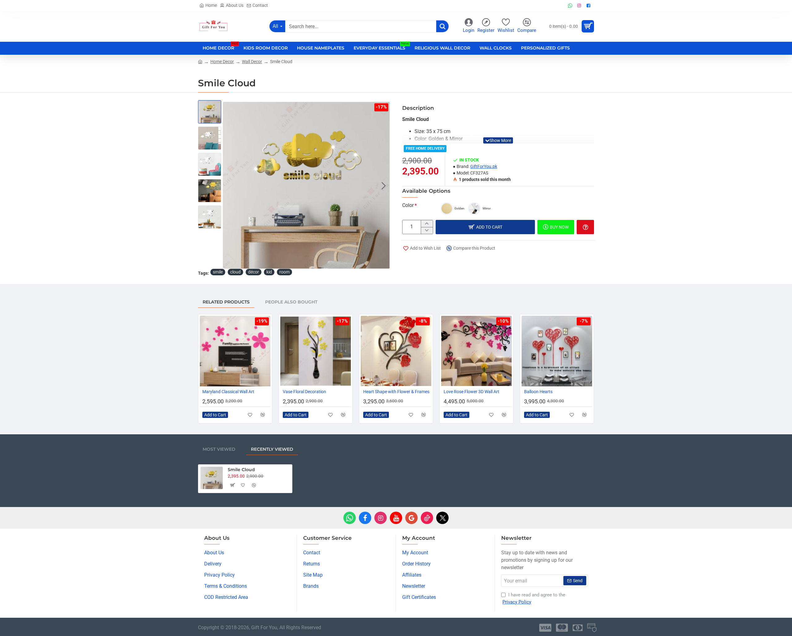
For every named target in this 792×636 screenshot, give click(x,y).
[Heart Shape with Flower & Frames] (396, 351)
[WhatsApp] (349, 518)
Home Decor (222, 61)
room (284, 271)
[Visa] (545, 627)
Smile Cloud (241, 469)
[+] (427, 223)
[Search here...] (442, 26)
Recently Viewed (272, 449)
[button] (229, 185)
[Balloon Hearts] (557, 351)
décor (253, 271)
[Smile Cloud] (211, 478)
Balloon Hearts (538, 391)
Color (408, 205)
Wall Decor (252, 61)
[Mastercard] (562, 627)
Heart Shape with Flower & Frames (396, 391)
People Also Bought (291, 302)
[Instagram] (380, 518)
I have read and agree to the (533, 598)
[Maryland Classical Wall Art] (235, 351)
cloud (235, 271)
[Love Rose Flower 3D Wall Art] (476, 351)
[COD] (591, 627)
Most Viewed (219, 449)
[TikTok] (427, 518)
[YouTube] (396, 518)
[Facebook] (365, 518)
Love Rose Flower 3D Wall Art (471, 391)
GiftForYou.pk (483, 166)
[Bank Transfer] (578, 627)
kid (269, 271)
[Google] (411, 518)
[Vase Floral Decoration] (315, 351)
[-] (427, 230)
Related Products (226, 302)
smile (218, 271)
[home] (200, 61)
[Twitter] (442, 518)
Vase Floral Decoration (304, 391)
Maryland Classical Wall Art (228, 391)
